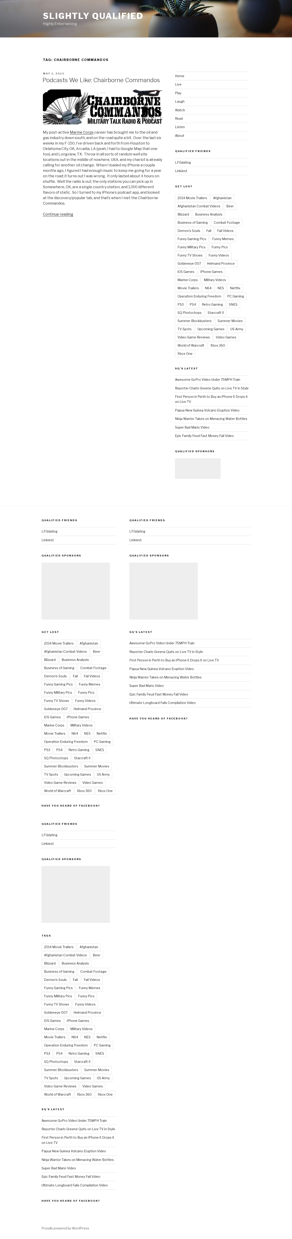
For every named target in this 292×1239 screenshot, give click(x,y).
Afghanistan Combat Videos (198, 206)
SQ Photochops (189, 313)
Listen (180, 127)
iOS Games (185, 272)
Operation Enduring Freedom (199, 296)
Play (178, 93)
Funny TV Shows (190, 255)
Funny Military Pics (191, 247)
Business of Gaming (192, 222)
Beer (230, 206)
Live (178, 84)
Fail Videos (225, 231)
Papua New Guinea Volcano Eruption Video (207, 410)
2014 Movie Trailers (192, 198)
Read (179, 118)
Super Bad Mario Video (192, 427)
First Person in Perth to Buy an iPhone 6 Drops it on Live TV (174, 660)
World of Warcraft (190, 345)
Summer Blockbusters (194, 321)
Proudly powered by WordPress (65, 1228)
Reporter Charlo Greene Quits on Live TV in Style (212, 388)
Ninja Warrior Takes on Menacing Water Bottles (211, 419)
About (179, 135)
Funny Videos (219, 255)
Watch (180, 110)
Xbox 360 (217, 345)
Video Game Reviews (193, 337)
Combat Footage (227, 222)
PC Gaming (235, 296)
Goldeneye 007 (189, 263)
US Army (236, 329)
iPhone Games (211, 272)
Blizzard (183, 214)
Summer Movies (230, 321)
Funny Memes (223, 239)
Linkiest (181, 171)
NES (220, 288)
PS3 (180, 304)
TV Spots (184, 329)
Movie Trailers (188, 288)
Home (179, 76)
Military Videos (215, 280)
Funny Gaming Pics (191, 239)
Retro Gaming (212, 304)
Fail (208, 231)
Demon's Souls (188, 231)
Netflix (235, 288)
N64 (208, 288)
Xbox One (185, 353)
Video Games (226, 337)
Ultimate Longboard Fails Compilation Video (75, 1185)
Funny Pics (219, 247)
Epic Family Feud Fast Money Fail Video (204, 436)
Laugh (180, 101)
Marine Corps (82, 132)
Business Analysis (208, 214)
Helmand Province (221, 263)
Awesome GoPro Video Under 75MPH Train (207, 379)
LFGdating (183, 162)
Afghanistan (222, 198)
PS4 (193, 304)
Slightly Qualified (93, 16)
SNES (233, 304)
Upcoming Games (211, 329)
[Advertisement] (198, 468)
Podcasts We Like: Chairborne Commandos (101, 80)
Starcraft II (216, 313)
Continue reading (58, 214)
